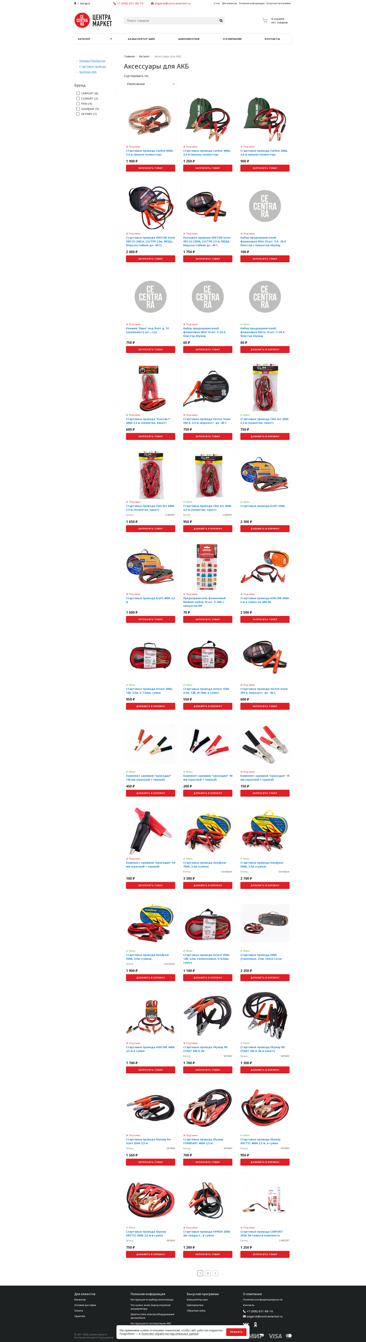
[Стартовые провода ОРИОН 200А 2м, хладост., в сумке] (207, 1217)
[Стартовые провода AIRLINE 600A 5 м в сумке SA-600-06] (265, 583)
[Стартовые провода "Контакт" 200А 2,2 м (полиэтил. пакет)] (150, 402)
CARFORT (89, 93)
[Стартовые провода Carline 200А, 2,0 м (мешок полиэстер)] (265, 133)
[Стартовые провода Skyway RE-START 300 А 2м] (207, 1032)
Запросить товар (150, 168)
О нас (217, 3)
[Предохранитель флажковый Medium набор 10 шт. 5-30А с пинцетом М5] (207, 583)
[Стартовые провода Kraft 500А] (265, 491)
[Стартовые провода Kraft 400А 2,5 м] (150, 583)
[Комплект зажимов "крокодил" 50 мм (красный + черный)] (150, 848)
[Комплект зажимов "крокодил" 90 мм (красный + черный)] (207, 758)
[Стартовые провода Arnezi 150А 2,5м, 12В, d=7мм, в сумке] (207, 672)
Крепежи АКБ (88, 72)
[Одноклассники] (255, 1325)
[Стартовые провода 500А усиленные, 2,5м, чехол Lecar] (265, 940)
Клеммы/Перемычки (92, 61)
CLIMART (89, 98)
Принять (236, 1332)
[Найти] (221, 20)
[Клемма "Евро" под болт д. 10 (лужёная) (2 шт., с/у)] (150, 313)
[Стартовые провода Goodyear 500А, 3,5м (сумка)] (265, 848)
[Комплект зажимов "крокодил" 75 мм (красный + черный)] (265, 758)
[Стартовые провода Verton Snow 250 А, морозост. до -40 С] (265, 672)
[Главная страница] (93, 20)
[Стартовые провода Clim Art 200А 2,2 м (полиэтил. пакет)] (265, 402)
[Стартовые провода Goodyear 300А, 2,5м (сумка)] (150, 940)
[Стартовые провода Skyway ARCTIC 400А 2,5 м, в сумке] (265, 1125)
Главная (129, 56)
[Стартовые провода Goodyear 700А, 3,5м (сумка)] (207, 848)
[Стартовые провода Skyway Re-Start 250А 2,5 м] (150, 1125)
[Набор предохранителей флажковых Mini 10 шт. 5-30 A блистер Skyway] (207, 313)
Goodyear (90, 109)
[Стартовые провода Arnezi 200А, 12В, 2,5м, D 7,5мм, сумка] (150, 672)
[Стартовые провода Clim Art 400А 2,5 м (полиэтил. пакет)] (207, 491)
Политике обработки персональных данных (170, 1334)
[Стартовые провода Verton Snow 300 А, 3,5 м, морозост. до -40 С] (207, 402)
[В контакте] (246, 1325)
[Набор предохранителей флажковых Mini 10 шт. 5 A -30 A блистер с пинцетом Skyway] (265, 222)
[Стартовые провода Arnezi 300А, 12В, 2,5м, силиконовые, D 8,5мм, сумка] (207, 940)
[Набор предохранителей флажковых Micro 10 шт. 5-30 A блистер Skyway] (265, 313)
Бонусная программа (278, 3)
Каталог (144, 56)
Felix (86, 103)
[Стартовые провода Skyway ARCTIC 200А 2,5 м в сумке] (150, 1217)
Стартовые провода (92, 66)
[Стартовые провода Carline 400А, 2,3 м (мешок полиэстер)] (207, 133)
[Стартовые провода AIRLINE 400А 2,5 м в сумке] (150, 1032)
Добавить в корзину (265, 349)
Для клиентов (229, 3)
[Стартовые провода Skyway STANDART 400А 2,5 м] (207, 1125)
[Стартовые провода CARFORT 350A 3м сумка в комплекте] (265, 1217)
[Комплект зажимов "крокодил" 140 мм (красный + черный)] (150, 758)
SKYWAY (89, 114)
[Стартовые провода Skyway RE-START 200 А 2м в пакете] (265, 1032)
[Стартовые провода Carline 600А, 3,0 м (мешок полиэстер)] (150, 133)
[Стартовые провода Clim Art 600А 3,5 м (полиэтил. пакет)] (150, 491)
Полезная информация (252, 3)
